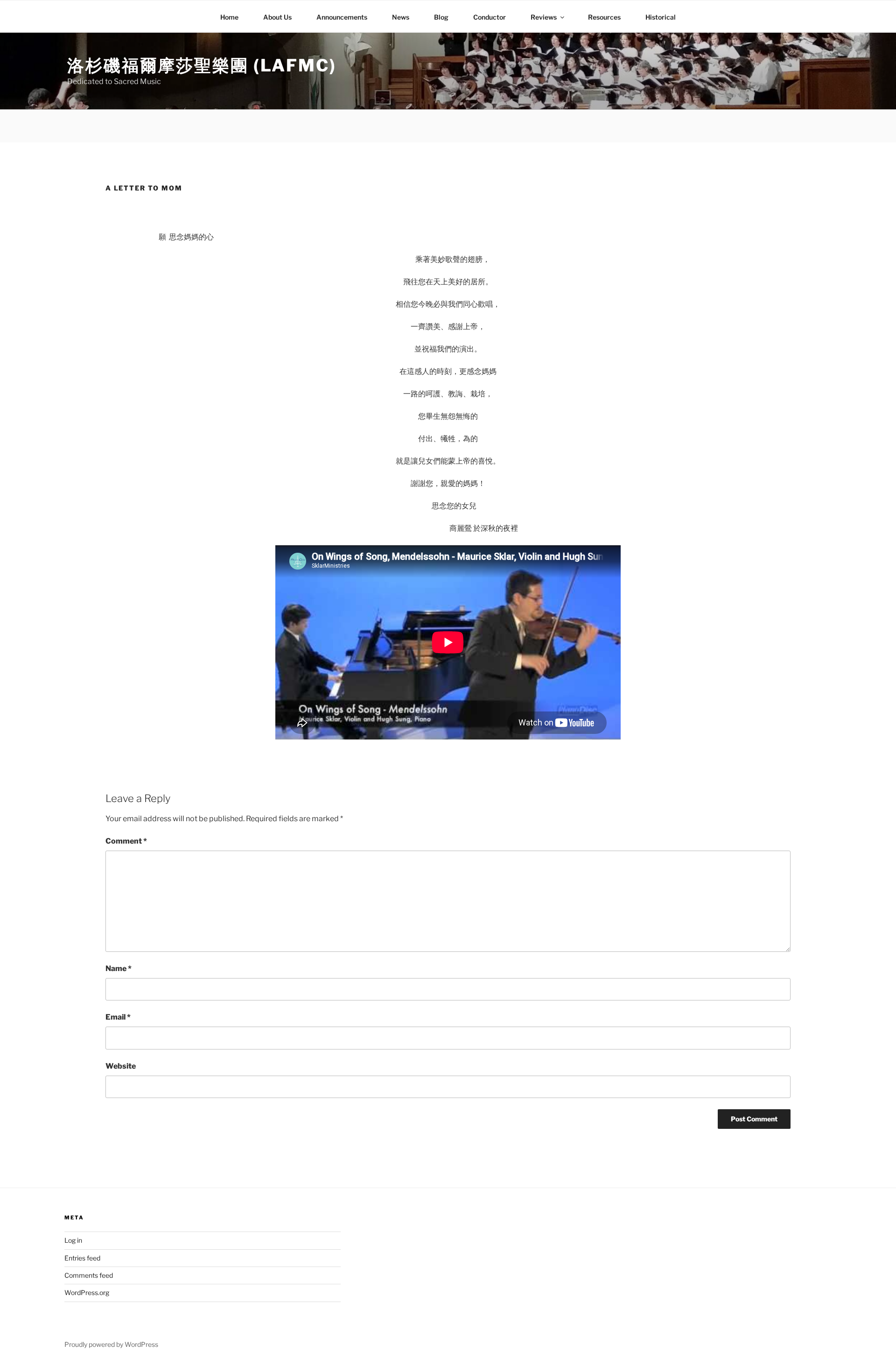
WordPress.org (86, 1292)
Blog (441, 17)
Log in (73, 1240)
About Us (277, 17)
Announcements (341, 17)
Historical (660, 17)
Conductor (489, 17)
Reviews (544, 17)
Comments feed (88, 1275)
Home (229, 17)
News (400, 17)
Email (118, 1017)
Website (120, 1066)
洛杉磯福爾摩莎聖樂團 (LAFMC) (201, 65)
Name (118, 968)
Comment (126, 841)
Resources (604, 17)
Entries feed (82, 1258)
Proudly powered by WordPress (111, 1344)
